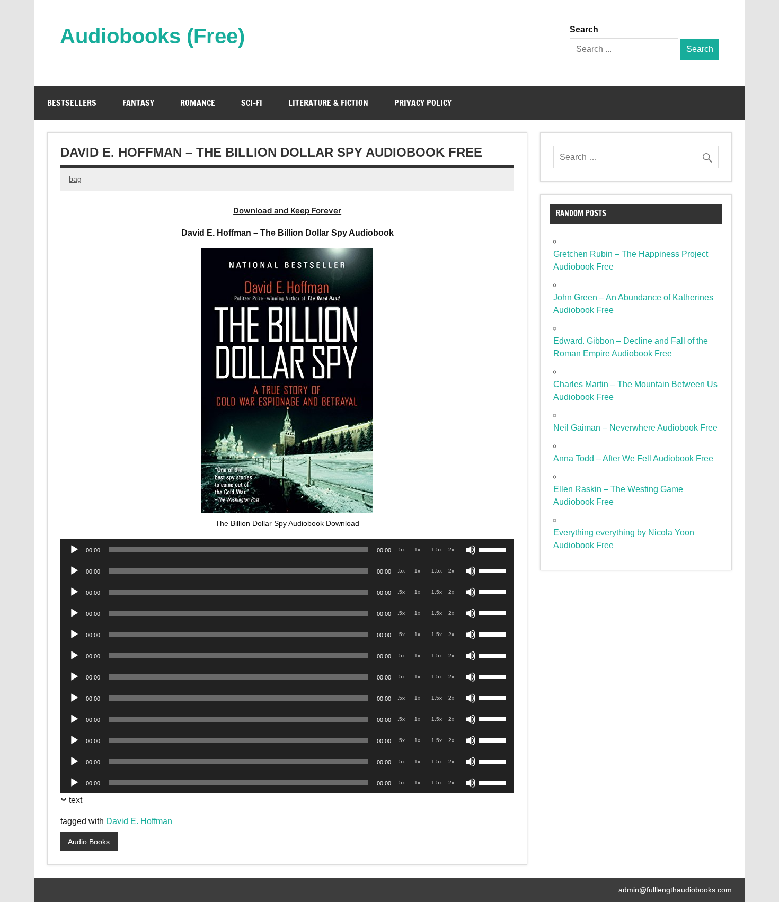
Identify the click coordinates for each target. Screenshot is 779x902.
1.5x (436, 549)
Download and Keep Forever (287, 211)
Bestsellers (71, 103)
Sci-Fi (251, 103)
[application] (287, 549)
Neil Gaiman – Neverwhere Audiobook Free (635, 427)
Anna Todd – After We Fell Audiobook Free (633, 458)
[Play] (74, 549)
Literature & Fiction (328, 103)
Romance (197, 103)
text (75, 800)
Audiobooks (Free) (152, 36)
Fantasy (138, 103)
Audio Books (89, 841)
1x (417, 549)
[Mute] (470, 549)
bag (75, 179)
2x (451, 549)
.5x (401, 549)
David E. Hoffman (139, 821)
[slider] (494, 548)
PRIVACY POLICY (423, 103)
